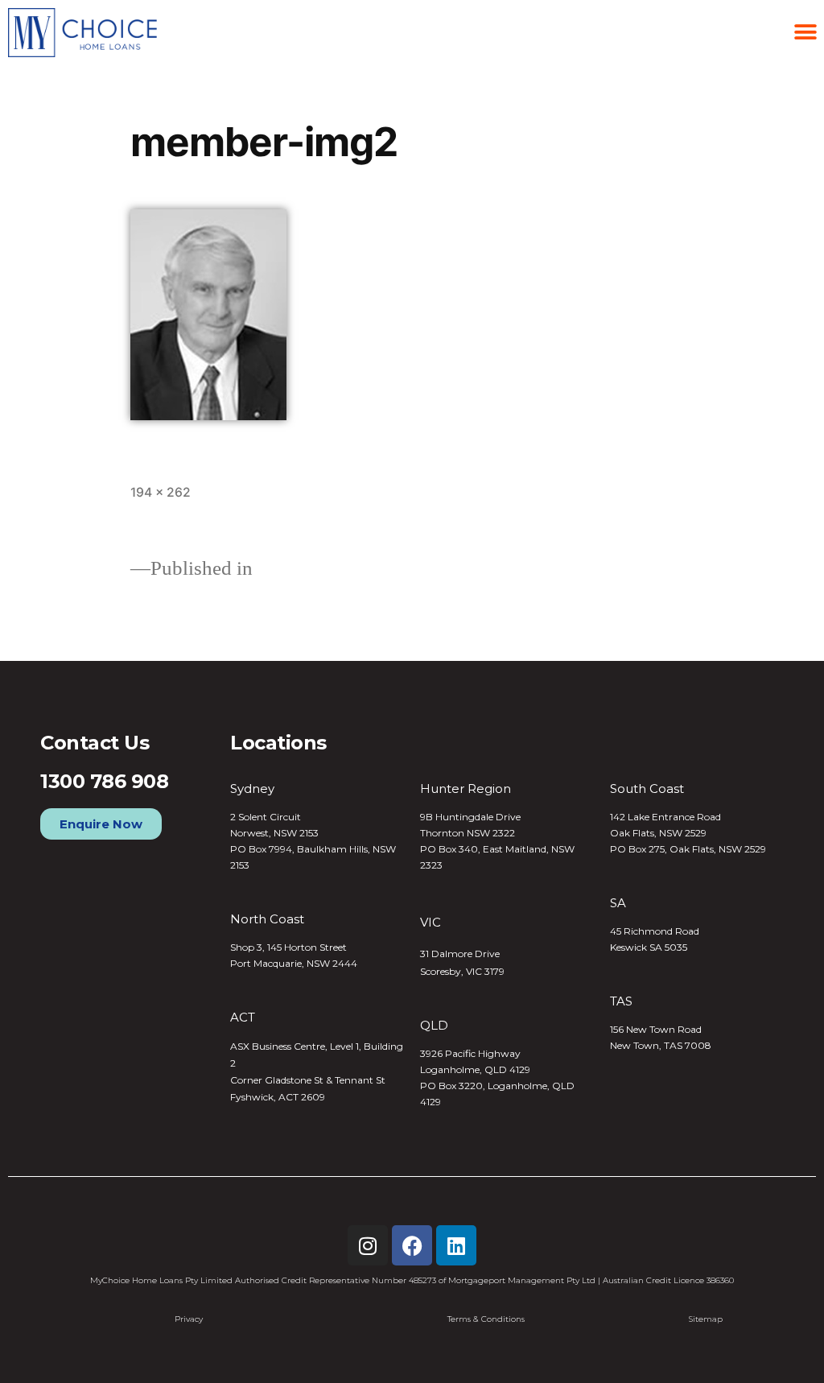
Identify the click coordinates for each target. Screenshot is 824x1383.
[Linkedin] (456, 1245)
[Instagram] (368, 1245)
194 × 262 (160, 492)
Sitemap (706, 1319)
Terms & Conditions (486, 1319)
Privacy (189, 1319)
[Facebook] (412, 1245)
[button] (806, 32)
